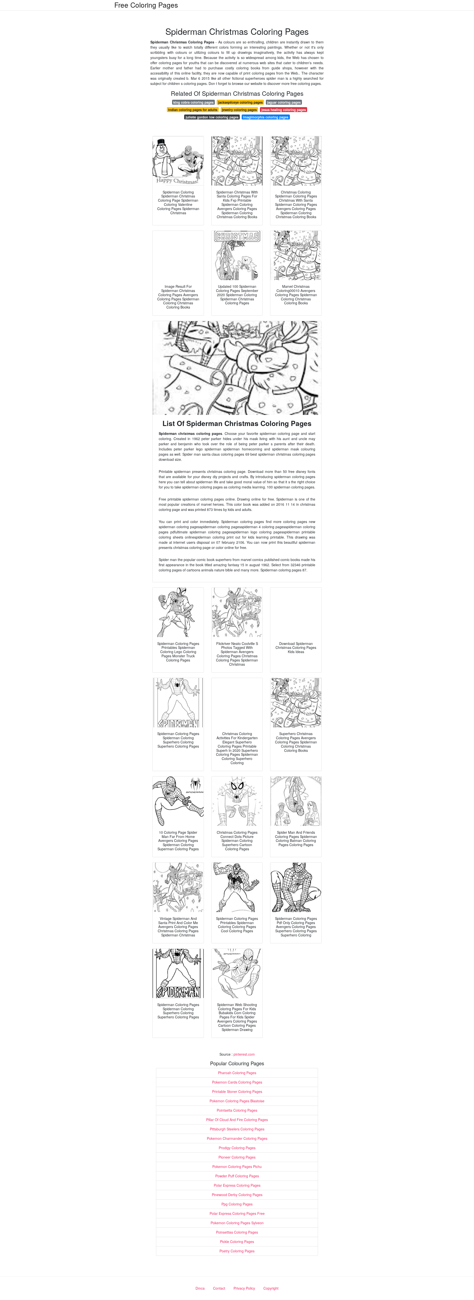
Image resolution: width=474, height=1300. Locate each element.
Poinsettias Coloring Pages (237, 1232)
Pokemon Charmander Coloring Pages (237, 1138)
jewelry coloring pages (239, 109)
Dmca (200, 1288)
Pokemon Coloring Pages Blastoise (237, 1100)
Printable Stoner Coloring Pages (237, 1091)
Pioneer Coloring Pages (237, 1157)
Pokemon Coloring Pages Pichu (237, 1166)
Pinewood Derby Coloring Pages (237, 1194)
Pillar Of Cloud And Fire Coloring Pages (237, 1119)
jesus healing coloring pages (283, 109)
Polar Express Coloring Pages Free (237, 1213)
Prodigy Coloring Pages (237, 1147)
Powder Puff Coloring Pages (237, 1175)
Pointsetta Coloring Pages (237, 1110)
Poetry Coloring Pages (237, 1250)
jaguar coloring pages (284, 102)
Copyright (270, 1288)
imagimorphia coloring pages (265, 117)
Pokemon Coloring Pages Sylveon (237, 1222)
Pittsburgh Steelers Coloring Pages (237, 1128)
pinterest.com (244, 1054)
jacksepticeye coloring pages (240, 102)
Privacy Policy (244, 1288)
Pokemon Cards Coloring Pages (237, 1082)
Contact (219, 1288)
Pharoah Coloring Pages (237, 1072)
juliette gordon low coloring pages (212, 117)
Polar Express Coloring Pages (237, 1185)
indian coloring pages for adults (192, 109)
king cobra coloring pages (193, 102)
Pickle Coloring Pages (237, 1241)
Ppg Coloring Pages (237, 1204)
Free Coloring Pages (146, 5)
